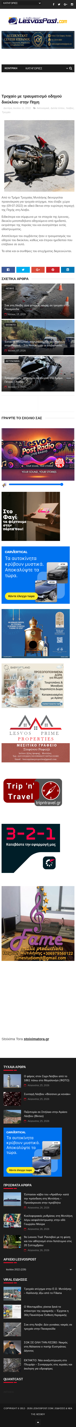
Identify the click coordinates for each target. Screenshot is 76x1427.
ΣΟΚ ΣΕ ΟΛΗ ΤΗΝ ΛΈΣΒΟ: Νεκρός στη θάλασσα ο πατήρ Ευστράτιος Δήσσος (46, 1346)
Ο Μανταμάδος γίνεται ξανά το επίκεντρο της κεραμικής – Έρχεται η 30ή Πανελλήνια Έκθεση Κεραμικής (46, 1310)
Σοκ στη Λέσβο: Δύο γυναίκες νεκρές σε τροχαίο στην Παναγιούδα (36, 307)
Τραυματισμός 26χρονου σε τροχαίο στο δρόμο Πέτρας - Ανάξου (33, 379)
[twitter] (59, 4)
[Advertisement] (38, 1001)
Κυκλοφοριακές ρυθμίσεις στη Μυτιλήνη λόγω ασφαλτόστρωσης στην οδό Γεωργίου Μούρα (48, 1220)
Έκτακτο (11, 325)
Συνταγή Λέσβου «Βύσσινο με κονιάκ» (47, 1094)
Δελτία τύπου (58, 108)
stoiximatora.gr (36, 1039)
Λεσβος (70, 108)
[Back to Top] (38, 1422)
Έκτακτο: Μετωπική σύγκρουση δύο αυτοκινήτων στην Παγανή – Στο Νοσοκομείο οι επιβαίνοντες (34, 343)
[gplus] (66, 4)
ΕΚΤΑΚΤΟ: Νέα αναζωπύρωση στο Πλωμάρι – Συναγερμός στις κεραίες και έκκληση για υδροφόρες (48, 1364)
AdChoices (9, 1392)
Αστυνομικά (43, 108)
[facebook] (53, 4)
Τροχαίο (6, 112)
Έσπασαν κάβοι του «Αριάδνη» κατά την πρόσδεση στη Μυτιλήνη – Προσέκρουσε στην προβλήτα (46, 1198)
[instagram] (72, 4)
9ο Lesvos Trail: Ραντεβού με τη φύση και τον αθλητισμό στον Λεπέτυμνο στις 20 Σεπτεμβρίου (48, 1241)
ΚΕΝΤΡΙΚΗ (11, 68)
